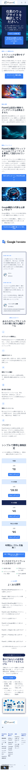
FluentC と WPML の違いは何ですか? (12, 641)
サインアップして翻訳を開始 (14, 75)
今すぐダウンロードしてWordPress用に (14, 176)
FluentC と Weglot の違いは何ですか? (12, 630)
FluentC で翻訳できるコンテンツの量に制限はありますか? (12, 597)
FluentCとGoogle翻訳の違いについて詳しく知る (14, 227)
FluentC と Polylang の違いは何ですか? (12, 635)
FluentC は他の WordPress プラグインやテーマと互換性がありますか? (13, 613)
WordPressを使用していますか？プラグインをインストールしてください (14, 39)
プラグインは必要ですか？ (9, 618)
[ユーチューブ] (3, 727)
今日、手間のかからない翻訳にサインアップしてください (14, 554)
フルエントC (12, 764)
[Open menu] (25, 2)
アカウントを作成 (13, 33)
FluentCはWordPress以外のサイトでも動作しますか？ (12, 590)
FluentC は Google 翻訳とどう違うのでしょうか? (12, 624)
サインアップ (14, 474)
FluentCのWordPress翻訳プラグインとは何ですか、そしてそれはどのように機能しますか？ (12, 605)
